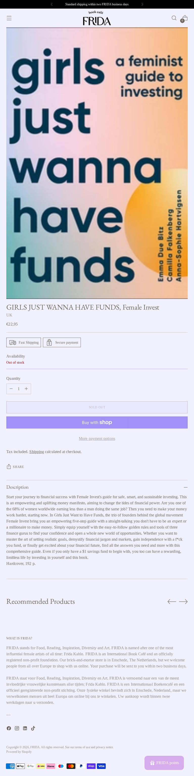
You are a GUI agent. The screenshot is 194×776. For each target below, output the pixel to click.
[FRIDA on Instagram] (17, 729)
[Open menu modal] (9, 18)
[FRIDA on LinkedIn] (25, 729)
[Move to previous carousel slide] (171, 601)
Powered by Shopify (18, 752)
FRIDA (35, 747)
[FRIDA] (97, 18)
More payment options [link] (97, 438)
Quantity (13, 378)
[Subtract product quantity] (11, 389)
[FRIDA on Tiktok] (34, 729)
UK (9, 315)
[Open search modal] (174, 18)
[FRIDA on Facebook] (9, 729)
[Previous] (51, 4)
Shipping (36, 451)
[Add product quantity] (26, 389)
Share (18, 467)
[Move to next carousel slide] (183, 601)
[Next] (142, 4)
